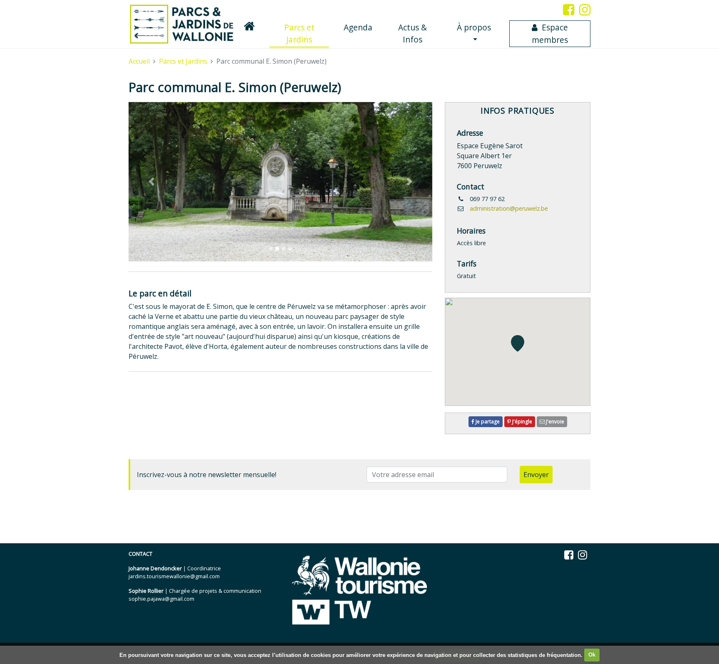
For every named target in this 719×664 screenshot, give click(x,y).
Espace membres (550, 33)
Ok (591, 655)
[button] (151, 182)
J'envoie (554, 421)
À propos (474, 27)
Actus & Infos (412, 33)
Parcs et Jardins (306, 33)
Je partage (487, 421)
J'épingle (521, 421)
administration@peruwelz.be (509, 208)
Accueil (139, 61)
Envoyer (536, 474)
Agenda (358, 27)
